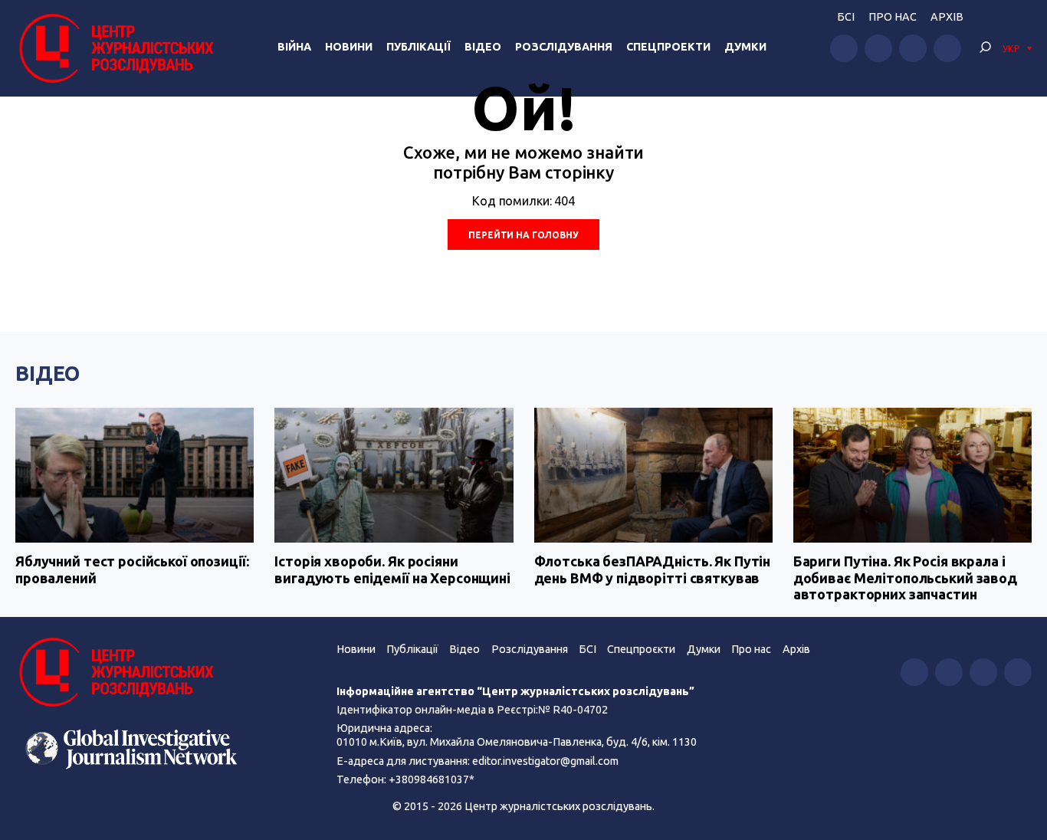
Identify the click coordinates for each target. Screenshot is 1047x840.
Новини (349, 47)
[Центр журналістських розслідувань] (114, 48)
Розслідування (563, 47)
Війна (294, 47)
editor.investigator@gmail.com (545, 761)
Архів (946, 17)
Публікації (418, 47)
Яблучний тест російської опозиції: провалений (131, 569)
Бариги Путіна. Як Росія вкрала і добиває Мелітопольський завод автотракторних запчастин (905, 577)
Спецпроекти (668, 47)
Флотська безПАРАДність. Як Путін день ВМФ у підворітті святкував (652, 569)
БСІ (846, 17)
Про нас (892, 17)
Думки (745, 47)
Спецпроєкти (641, 649)
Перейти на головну (523, 235)
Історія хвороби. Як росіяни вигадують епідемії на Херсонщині (392, 569)
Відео (482, 47)
